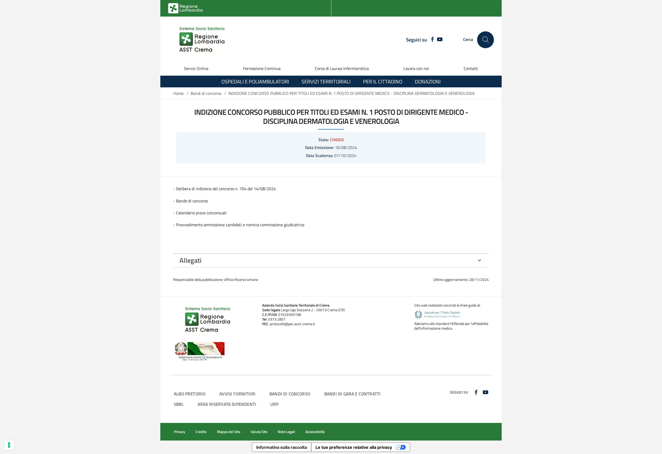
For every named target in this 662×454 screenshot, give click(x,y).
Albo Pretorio (189, 393)
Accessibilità (315, 432)
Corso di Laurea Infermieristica (342, 68)
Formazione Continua (262, 68)
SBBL (179, 404)
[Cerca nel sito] (485, 39)
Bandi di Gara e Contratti (352, 393)
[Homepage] (199, 39)
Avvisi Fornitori (237, 393)
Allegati (190, 260)
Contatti (471, 68)
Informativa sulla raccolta (281, 447)
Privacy (179, 432)
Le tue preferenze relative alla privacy (353, 447)
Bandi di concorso (206, 93)
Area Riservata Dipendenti (227, 404)
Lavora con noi (416, 68)
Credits (201, 432)
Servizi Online (196, 68)
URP (274, 404)
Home (178, 93)
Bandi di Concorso (289, 393)
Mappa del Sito (228, 432)
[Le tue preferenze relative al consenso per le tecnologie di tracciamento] (9, 445)
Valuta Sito (259, 432)
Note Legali (286, 432)
